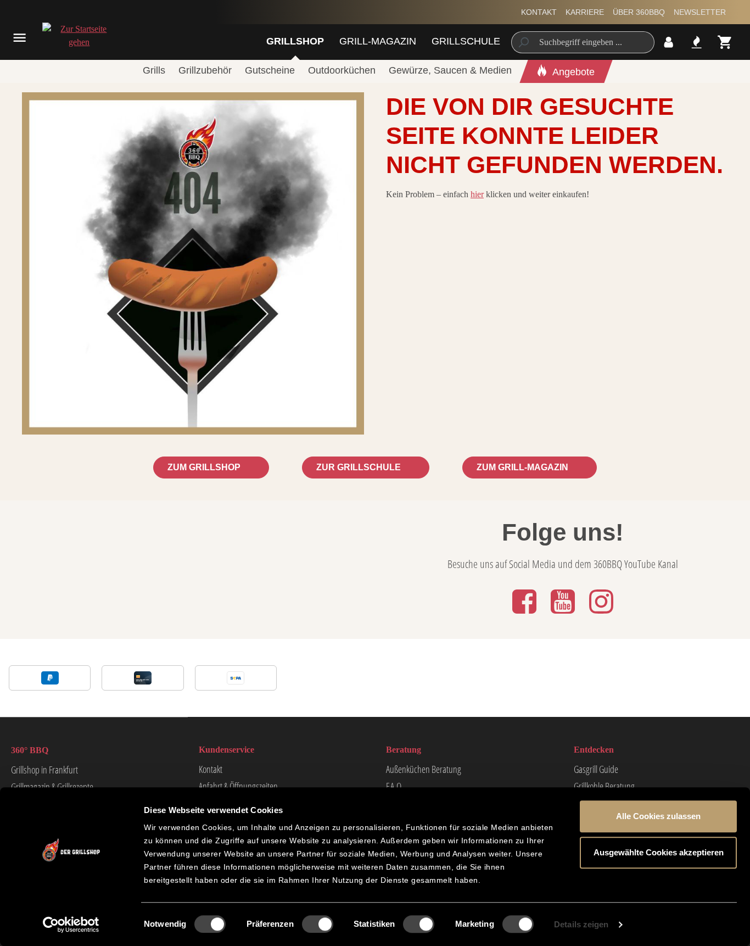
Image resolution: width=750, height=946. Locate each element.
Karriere (585, 12)
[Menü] (19, 37)
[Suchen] (523, 42)
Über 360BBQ (639, 12)
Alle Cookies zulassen (658, 816)
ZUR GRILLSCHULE (359, 467)
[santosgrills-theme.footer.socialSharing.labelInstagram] (601, 614)
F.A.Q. (394, 786)
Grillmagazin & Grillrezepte (52, 786)
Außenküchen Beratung (423, 769)
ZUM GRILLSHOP (205, 467)
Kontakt (539, 12)
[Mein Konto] (668, 42)
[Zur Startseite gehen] (78, 36)
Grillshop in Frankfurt (44, 769)
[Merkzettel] (696, 42)
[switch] (317, 924)
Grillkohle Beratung (604, 786)
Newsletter (700, 12)
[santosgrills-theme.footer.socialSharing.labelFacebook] (525, 614)
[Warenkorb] (725, 42)
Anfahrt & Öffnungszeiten (238, 786)
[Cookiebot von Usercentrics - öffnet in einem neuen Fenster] (71, 924)
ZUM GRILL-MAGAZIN (523, 467)
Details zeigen (581, 924)
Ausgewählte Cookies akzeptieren (659, 852)
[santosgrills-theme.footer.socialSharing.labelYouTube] (564, 614)
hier (477, 194)
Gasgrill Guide (596, 769)
